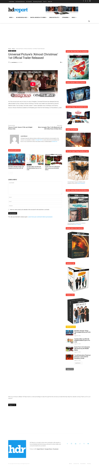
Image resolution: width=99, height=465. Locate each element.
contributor (14, 62)
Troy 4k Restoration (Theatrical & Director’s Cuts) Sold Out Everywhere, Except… (82, 357)
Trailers (14, 50)
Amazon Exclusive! (81, 183)
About (70, 463)
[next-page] (12, 173)
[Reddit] (79, 443)
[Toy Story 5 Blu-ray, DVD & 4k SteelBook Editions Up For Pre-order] (35, 159)
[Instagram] (86, 1)
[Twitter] (88, 1)
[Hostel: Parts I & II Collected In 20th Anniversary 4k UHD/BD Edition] (53, 159)
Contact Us (76, 463)
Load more (77, 363)
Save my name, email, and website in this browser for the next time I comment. (29, 209)
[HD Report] (18, 10)
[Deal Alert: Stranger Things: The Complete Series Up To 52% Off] (16, 159)
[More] (48, 66)
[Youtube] (90, 1)
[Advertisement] (49, 34)
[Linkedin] (75, 443)
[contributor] (9, 62)
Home (9, 48)
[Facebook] (83, 1)
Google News (39, 139)
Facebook (55, 449)
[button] (89, 21)
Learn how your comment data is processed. (40, 216)
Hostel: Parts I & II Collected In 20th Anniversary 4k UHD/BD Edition (52, 168)
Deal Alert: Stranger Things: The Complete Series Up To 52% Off (82, 332)
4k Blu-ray (11, 164)
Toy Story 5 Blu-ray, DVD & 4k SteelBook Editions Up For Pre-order (34, 168)
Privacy (89, 463)
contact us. (54, 141)
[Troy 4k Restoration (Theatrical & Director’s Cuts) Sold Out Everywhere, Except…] (69, 357)
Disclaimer (83, 463)
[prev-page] (9, 173)
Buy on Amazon (77, 224)
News (13, 48)
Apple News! (40, 449)
